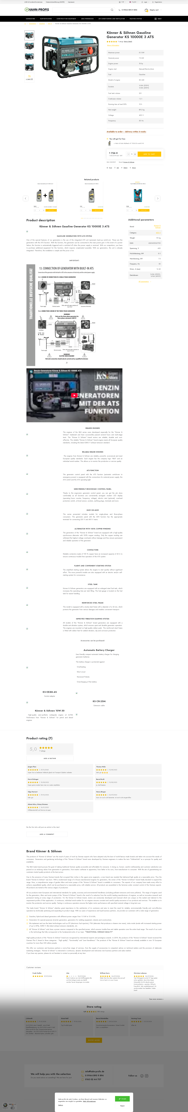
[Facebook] (141, 1075)
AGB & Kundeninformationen (33, 2)
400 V (158, 233)
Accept (123, 1099)
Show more (94, 1040)
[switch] (13, 1108)
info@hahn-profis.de (94, 1071)
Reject (122, 1106)
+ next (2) (29, 79)
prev (25, 198)
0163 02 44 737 (93, 1079)
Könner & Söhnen (128, 162)
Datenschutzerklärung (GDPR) (55, 2)
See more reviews (155, 999)
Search (112, 10)
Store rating (94, 1007)
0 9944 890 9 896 (129, 10)
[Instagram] (146, 1075)
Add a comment (47, 834)
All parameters (144, 281)
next (157, 198)
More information (113, 45)
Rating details (128, 41)
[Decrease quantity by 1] (128, 154)
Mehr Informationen (89, 1101)
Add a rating (50, 758)
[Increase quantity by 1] (135, 154)
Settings (60, 1105)
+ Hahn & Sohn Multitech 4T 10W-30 (129, 143)
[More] (158, 19)
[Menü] (16, 1103)
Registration (158, 2)
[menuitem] (31, 19)
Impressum (71, 2)
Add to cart (149, 154)
